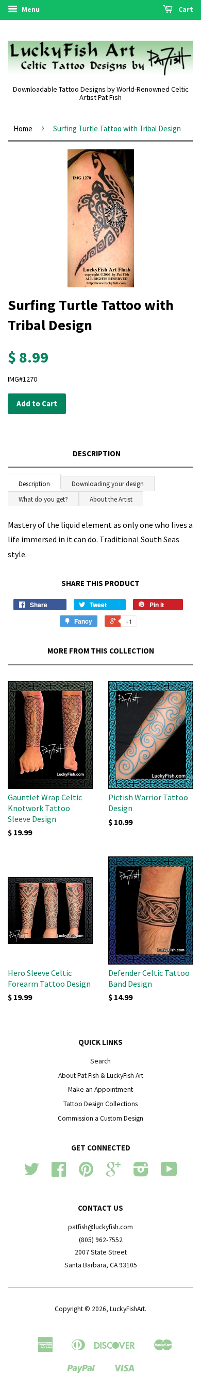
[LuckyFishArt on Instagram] (141, 1172)
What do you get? (43, 499)
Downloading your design (108, 483)
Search (100, 1061)
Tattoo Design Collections (100, 1103)
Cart (185, 9)
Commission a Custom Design (100, 1118)
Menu (30, 9)
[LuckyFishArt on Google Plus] (113, 1172)
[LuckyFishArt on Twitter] (31, 1172)
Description (97, 453)
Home (22, 128)
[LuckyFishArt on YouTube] (169, 1172)
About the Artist (111, 499)
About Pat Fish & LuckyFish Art (100, 1075)
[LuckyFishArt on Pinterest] (86, 1172)
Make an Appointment (100, 1089)
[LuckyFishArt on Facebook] (58, 1172)
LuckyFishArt (127, 1308)
